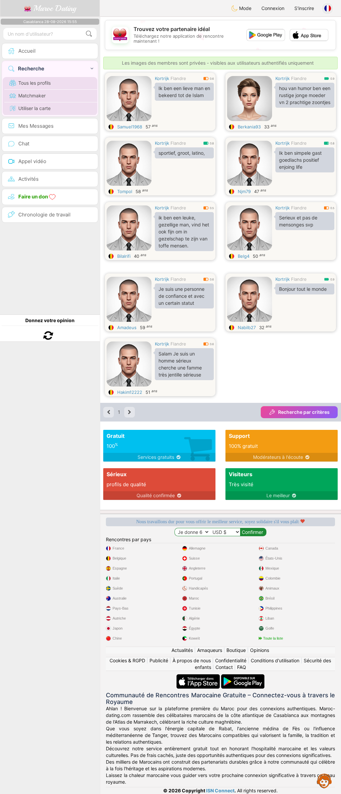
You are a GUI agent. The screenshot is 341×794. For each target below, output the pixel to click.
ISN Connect (220, 790)
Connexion (272, 8)
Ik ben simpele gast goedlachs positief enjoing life (300, 160)
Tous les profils (34, 83)
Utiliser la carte (34, 108)
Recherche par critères (304, 412)
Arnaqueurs (209, 650)
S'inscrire (304, 8)
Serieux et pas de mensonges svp (298, 221)
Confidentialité (230, 660)
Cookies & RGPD (127, 660)
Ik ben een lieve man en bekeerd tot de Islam (184, 91)
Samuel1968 (129, 126)
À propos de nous (191, 660)
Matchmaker (32, 95)
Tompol (124, 191)
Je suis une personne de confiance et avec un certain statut (181, 296)
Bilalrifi (124, 256)
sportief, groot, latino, (182, 153)
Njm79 (244, 191)
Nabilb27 (247, 327)
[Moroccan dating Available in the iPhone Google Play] (242, 677)
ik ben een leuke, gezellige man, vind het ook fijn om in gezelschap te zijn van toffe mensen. (184, 231)
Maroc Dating (53, 8)
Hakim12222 (129, 392)
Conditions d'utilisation (275, 660)
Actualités (182, 650)
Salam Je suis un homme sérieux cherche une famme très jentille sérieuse (180, 364)
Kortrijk (162, 78)
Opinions (259, 650)
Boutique (236, 650)
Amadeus (127, 327)
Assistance (324, 780)
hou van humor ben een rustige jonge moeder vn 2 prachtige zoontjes (304, 95)
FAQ (241, 667)
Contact (224, 667)
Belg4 (243, 256)
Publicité (159, 660)
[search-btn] (89, 34)
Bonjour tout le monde (303, 289)
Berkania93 (249, 126)
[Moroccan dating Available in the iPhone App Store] (198, 677)
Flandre (178, 78)
